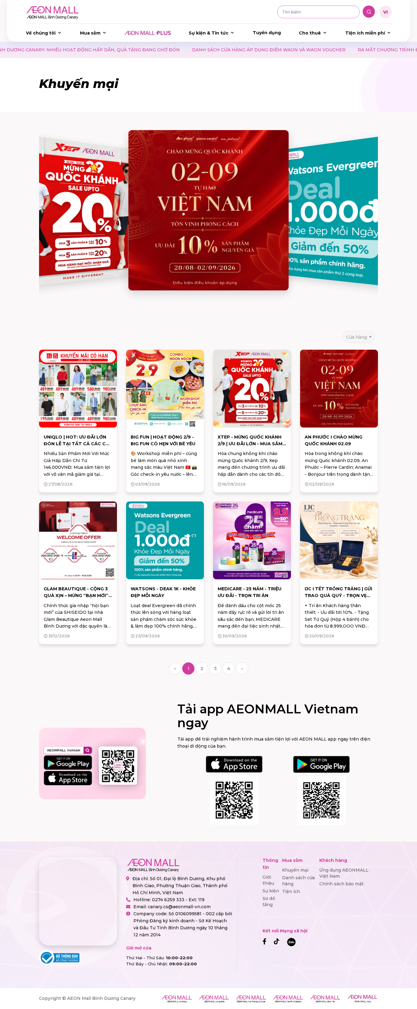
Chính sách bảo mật (341, 884)
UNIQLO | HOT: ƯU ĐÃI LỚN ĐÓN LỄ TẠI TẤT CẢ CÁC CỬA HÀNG (78, 444)
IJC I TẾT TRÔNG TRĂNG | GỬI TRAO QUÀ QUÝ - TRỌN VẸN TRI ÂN (338, 595)
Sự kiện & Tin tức (208, 33)
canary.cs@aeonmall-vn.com (179, 906)
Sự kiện (271, 891)
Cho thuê (310, 33)
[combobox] (359, 335)
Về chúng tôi (41, 33)
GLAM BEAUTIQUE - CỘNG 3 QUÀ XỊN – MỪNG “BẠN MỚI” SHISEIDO (76, 595)
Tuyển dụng (267, 32)
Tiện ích (291, 891)
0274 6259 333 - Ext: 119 (178, 899)
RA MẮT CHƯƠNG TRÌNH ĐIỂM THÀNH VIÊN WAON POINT (330, 50)
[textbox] (359, 337)
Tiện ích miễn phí (365, 33)
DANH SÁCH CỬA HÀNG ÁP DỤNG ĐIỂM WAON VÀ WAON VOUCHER (174, 50)
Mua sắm (90, 33)
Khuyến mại (295, 870)
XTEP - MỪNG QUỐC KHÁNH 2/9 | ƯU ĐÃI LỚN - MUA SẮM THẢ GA (250, 444)
